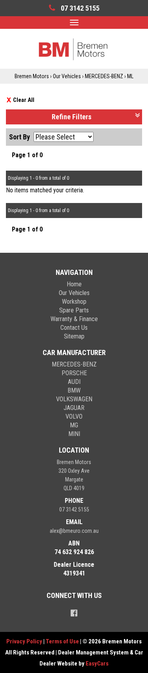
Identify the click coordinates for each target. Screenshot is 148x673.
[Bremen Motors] (74, 48)
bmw (74, 390)
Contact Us (74, 327)
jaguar (74, 408)
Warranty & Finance (74, 319)
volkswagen (74, 399)
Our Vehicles (67, 76)
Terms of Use (63, 641)
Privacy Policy (24, 641)
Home (74, 284)
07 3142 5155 (74, 509)
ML (130, 76)
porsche (74, 373)
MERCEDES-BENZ (104, 76)
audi (74, 381)
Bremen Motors (32, 76)
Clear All (23, 99)
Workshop (74, 301)
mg (74, 425)
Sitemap (74, 336)
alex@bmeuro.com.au (74, 531)
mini (74, 434)
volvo (74, 416)
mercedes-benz (74, 364)
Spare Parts (74, 310)
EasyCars (97, 663)
